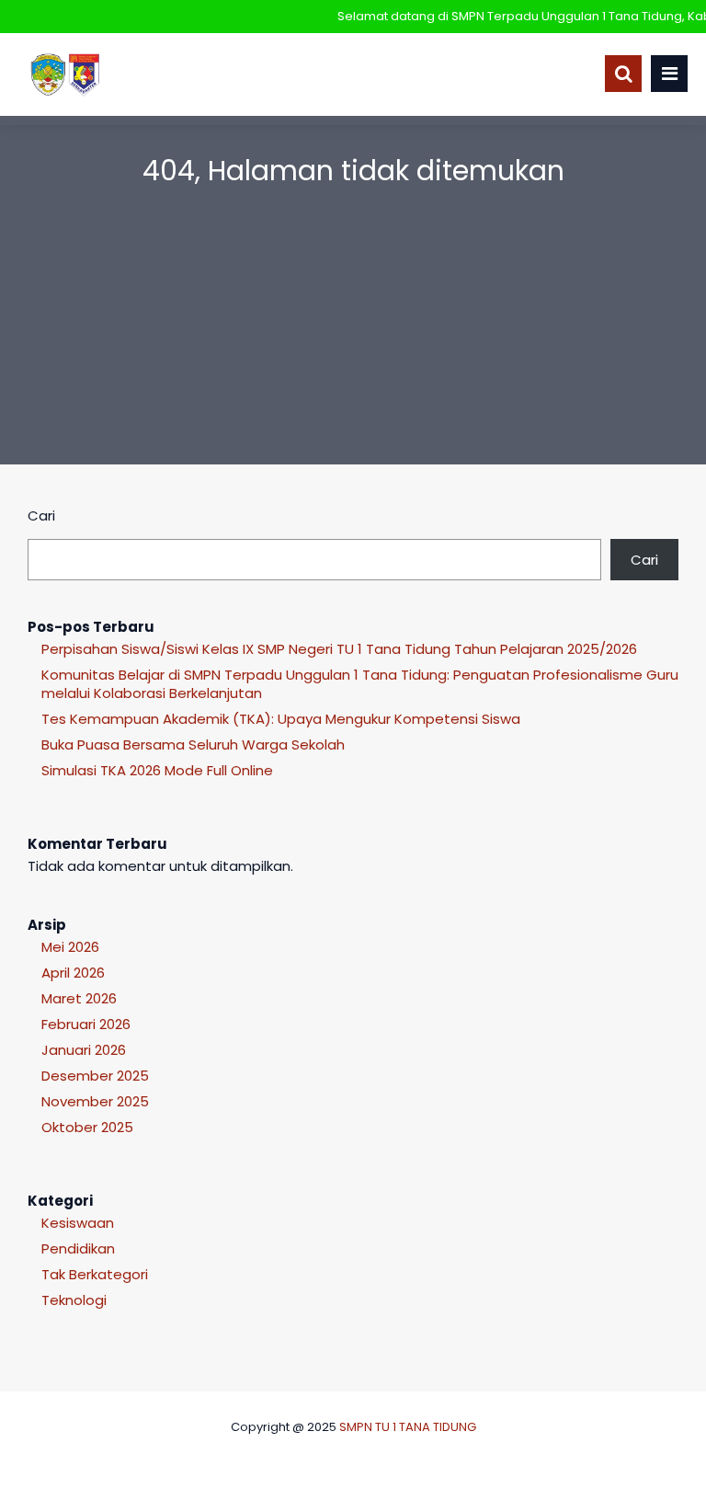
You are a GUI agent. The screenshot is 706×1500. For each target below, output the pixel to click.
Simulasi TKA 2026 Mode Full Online (157, 770)
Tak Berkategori (94, 1274)
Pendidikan (78, 1248)
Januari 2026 (83, 1049)
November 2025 (95, 1101)
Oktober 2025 (87, 1127)
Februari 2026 (86, 1024)
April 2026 (73, 972)
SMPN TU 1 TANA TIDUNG (407, 1427)
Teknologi (74, 1300)
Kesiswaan (77, 1222)
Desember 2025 (95, 1075)
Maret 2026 (79, 998)
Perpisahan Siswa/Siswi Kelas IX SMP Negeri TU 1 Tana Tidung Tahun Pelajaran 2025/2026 (339, 648)
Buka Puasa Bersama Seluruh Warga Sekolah (193, 744)
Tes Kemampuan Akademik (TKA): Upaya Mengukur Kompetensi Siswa (280, 718)
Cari (41, 515)
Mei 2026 (70, 946)
